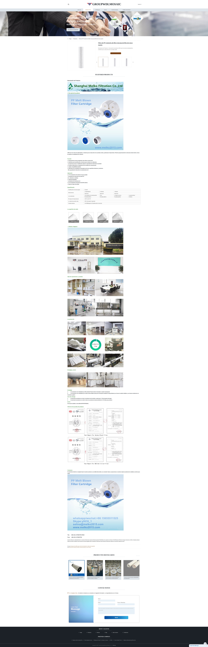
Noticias (97, 9)
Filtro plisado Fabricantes (105, 541)
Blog (105, 9)
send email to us (116, 53)
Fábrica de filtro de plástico (72, 541)
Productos (88, 9)
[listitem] (104, 61)
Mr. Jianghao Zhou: (73, 593)
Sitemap (114, 645)
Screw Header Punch (118, 640)
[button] (68, 4)
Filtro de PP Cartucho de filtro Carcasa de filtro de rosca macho (80, 547)
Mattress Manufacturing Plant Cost (130, 640)
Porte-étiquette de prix (88, 640)
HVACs (111, 640)
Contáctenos (114, 9)
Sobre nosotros (126, 9)
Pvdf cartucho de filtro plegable (84, 541)
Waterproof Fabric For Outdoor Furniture (101, 640)
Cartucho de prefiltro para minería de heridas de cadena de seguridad (83, 546)
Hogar (79, 9)
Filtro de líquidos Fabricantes (95, 541)
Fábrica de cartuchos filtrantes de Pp (117, 541)
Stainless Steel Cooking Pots (77, 640)
